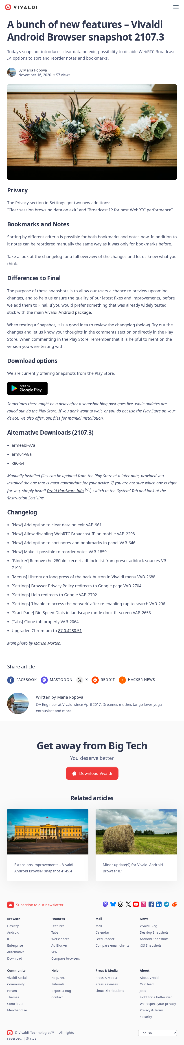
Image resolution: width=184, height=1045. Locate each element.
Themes (13, 997)
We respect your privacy (158, 1004)
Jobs (143, 991)
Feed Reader (105, 939)
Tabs (54, 932)
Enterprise (15, 945)
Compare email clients (112, 945)
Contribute (15, 1004)
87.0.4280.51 (70, 630)
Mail (99, 926)
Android (13, 932)
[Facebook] (151, 904)
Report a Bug (61, 991)
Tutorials (57, 984)
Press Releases (107, 984)
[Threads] (120, 904)
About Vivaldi (150, 978)
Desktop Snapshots (154, 932)
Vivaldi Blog (148, 926)
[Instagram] (143, 904)
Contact (57, 997)
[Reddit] (174, 904)
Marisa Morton (47, 643)
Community (15, 984)
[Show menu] (176, 7)
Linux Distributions (110, 991)
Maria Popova (35, 70)
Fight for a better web (156, 997)
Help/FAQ (58, 978)
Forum (12, 991)
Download (14, 958)
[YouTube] (136, 904)
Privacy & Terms (152, 1010)
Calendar (102, 932)
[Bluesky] (113, 904)
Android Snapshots (154, 939)
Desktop (13, 926)
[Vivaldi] (21, 7)
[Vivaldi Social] (105, 904)
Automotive (15, 952)
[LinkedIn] (159, 904)
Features (57, 926)
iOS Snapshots (151, 945)
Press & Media (106, 978)
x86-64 (18, 463)
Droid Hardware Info (65, 490)
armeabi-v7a (23, 445)
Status (31, 1038)
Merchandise (17, 1010)
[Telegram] (166, 904)
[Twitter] (128, 904)
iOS (9, 939)
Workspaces (60, 939)
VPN (54, 952)
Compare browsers (65, 958)
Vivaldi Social (17, 978)
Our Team (147, 984)
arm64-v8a (22, 454)
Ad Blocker (59, 945)
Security (146, 1017)
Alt (88, 489)
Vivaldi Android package (68, 312)
